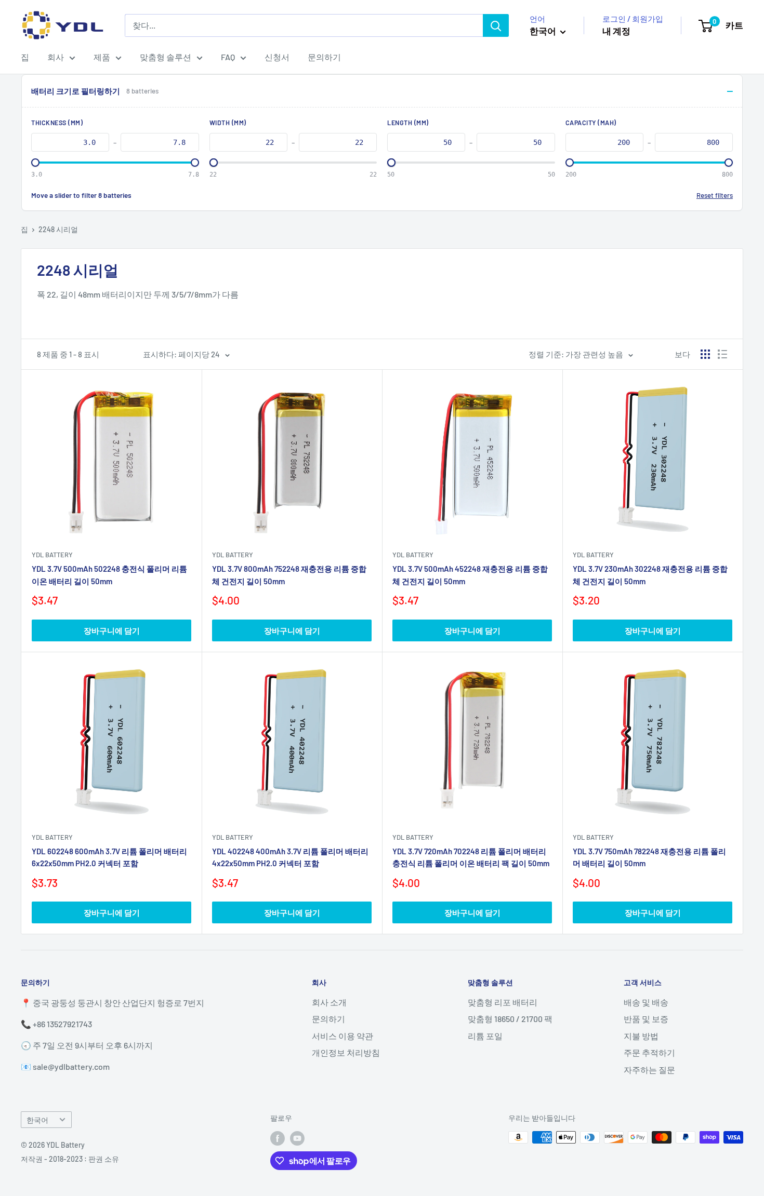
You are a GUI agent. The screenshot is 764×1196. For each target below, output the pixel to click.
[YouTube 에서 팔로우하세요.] (297, 1138)
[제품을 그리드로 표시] (705, 354)
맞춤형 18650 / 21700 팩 (510, 1019)
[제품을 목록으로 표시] (722, 354)
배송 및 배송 (646, 1002)
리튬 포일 (485, 1036)
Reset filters (714, 195)
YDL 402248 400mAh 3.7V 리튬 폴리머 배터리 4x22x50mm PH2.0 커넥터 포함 (290, 857)
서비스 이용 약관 (342, 1036)
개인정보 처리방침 (346, 1052)
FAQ (228, 57)
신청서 (277, 57)
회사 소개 (329, 1002)
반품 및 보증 (646, 1019)
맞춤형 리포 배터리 (502, 1002)
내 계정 (616, 30)
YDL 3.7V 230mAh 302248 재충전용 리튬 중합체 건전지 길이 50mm (650, 574)
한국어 (37, 1120)
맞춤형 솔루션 (165, 57)
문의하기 (324, 57)
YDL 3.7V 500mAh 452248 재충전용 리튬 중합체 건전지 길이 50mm (470, 574)
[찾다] (496, 25)
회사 (55, 57)
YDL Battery (52, 554)
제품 (102, 57)
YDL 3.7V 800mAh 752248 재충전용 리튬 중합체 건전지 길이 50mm (289, 574)
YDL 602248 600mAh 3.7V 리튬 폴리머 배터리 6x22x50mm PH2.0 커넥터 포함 (109, 857)
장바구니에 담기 (112, 630)
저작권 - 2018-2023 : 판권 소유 (70, 1158)
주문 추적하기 (649, 1052)
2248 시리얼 (58, 229)
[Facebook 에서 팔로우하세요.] (277, 1138)
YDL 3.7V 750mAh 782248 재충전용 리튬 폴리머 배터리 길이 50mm (649, 857)
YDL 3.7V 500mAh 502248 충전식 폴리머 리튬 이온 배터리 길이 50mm (109, 574)
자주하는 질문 (649, 1069)
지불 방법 (641, 1036)
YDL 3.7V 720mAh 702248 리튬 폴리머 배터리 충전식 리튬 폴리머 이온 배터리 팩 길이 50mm (470, 857)
